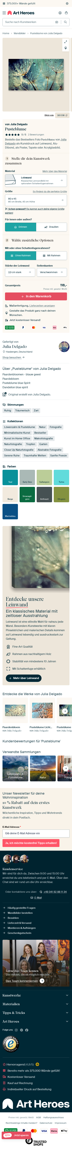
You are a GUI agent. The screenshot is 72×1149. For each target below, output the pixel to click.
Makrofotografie (43, 438)
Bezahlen (13, 918)
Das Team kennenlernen (22, 981)
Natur (42, 427)
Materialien (11, 1004)
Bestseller (40, 432)
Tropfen (30, 444)
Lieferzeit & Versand (19, 923)
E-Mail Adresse (12, 827)
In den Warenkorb (38, 296)
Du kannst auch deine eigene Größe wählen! (34, 210)
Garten (43, 444)
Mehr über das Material (55, 171)
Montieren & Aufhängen (22, 928)
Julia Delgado (18, 124)
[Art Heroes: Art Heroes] (67, 1021)
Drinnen (23, 226)
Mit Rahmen (53, 255)
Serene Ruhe (12, 455)
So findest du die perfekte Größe (50, 191)
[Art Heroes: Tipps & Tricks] (67, 1012)
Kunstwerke (12, 995)
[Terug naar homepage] (21, 13)
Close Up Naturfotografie (18, 450)
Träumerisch (22, 410)
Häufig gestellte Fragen (21, 908)
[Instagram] (16, 1030)
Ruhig (7, 410)
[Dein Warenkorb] (66, 13)
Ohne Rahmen (23, 255)
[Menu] (4, 12)
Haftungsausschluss (53, 1117)
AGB (38, 1117)
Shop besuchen (12, 357)
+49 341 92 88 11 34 (55, 892)
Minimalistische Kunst (17, 432)
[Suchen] (65, 22)
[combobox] (28, 22)
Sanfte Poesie (58, 455)
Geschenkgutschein (19, 933)
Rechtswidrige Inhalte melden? (21, 1123)
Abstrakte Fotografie (49, 450)
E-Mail (38, 897)
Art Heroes (11, 1021)
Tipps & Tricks (14, 1013)
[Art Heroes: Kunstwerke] (67, 995)
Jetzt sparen (17, 1135)
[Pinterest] (21, 1030)
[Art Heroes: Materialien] (67, 1004)
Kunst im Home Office (17, 438)
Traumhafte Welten (35, 455)
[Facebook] (27, 1030)
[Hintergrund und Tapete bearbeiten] (65, 48)
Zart (36, 410)
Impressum (60, 1123)
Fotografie (56, 427)
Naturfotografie (13, 444)
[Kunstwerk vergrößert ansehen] (65, 42)
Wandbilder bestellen (20, 913)
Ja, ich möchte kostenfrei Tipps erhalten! (31, 843)
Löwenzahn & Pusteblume (19, 427)
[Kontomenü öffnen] (60, 12)
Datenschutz (46, 1123)
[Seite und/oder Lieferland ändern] (67, 3)
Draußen (53, 226)
